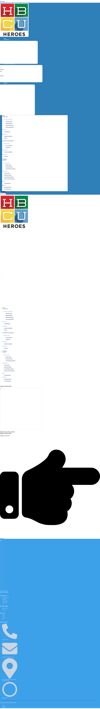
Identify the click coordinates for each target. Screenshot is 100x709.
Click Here (2, 435)
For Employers (5, 116)
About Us (4, 160)
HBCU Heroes (2, 1)
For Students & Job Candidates (8, 140)
